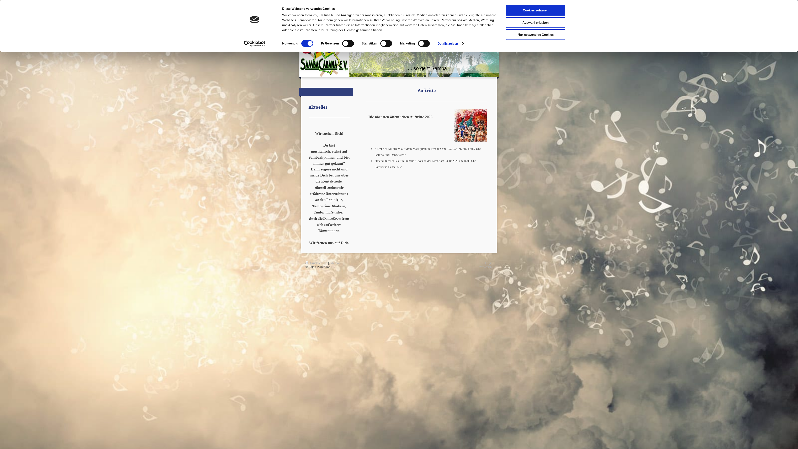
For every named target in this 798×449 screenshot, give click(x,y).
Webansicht (486, 267)
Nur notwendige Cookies (536, 34)
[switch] (348, 43)
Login (489, 263)
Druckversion (318, 263)
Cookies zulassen (535, 10)
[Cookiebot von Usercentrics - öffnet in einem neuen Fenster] (254, 44)
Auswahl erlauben (535, 22)
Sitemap (335, 263)
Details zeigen (447, 43)
